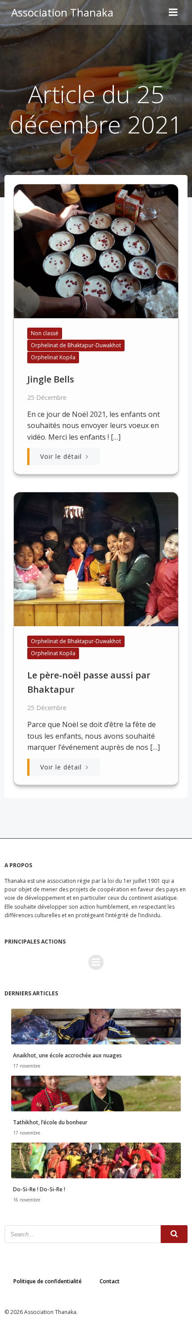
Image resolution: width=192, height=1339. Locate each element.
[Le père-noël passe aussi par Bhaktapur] (96, 559)
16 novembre (26, 1200)
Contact (110, 1281)
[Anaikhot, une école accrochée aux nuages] (96, 1026)
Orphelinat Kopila (53, 357)
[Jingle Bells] (96, 250)
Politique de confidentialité (47, 1281)
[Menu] (173, 12)
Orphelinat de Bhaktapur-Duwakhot (76, 345)
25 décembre (47, 397)
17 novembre (26, 1066)
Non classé (44, 333)
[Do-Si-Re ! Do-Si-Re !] (96, 1160)
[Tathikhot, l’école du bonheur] (96, 1093)
